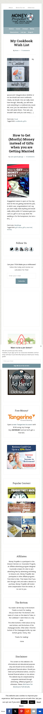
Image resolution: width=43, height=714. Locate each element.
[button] (21, 347)
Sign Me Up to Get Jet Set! (21, 366)
